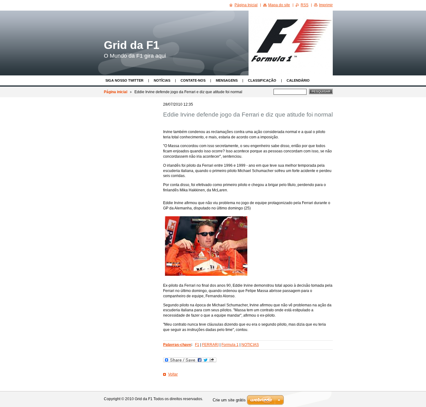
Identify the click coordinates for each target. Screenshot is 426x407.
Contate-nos (193, 80)
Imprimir (326, 5)
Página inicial (115, 92)
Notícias (162, 80)
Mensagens (227, 80)
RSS (304, 5)
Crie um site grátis (229, 400)
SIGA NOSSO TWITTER (124, 80)
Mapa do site (279, 5)
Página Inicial (246, 5)
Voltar (173, 374)
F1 (197, 344)
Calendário (298, 80)
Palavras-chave (177, 344)
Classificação (262, 80)
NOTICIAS (250, 344)
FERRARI (210, 344)
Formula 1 (230, 344)
